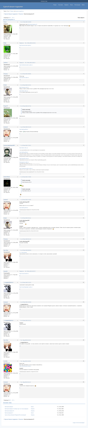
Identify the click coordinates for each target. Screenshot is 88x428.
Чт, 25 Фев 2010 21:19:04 (26, 199)
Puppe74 (6, 106)
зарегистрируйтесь (20, 11)
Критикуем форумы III (32, 24)
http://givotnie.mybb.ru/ (24, 77)
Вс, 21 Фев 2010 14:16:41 (30, 43)
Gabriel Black (7, 176)
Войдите (12, 11)
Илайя (5, 85)
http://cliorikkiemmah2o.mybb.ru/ (26, 64)
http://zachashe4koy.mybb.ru (25, 366)
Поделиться (20, 21)
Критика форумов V (9, 412)
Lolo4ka (5, 361)
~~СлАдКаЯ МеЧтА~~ (9, 282)
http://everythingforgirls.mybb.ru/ (25, 287)
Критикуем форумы (9, 406)
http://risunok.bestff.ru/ (24, 273)
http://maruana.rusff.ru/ (24, 87)
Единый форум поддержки (11, 13)
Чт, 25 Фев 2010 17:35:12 (26, 145)
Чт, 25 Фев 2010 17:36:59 (26, 176)
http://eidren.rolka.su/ (23, 90)
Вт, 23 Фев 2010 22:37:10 (26, 106)
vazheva (5, 62)
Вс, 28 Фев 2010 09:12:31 (26, 239)
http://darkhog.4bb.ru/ (23, 129)
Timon (5, 21)
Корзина (21, 13)
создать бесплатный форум (78, 422)
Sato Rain (6, 250)
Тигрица (6, 73)
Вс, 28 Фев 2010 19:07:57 (30, 271)
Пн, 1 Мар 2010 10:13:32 (26, 340)
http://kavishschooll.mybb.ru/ (25, 45)
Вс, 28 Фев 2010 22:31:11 (26, 320)
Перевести (21, 43)
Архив (32, 406)
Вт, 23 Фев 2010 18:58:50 (26, 73)
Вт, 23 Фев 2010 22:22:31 (26, 85)
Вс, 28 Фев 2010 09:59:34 (26, 250)
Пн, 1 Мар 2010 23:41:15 (26, 382)
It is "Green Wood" (23, 252)
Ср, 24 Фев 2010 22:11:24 (26, 127)
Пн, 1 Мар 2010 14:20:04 (26, 361)
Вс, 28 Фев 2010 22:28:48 (26, 302)
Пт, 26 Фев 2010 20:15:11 (26, 218)
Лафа (5, 42)
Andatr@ (6, 127)
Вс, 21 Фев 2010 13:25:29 (26, 21)
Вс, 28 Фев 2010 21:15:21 (26, 282)
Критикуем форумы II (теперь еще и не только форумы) (16, 408)
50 (12, 17)
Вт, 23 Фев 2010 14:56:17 (30, 62)
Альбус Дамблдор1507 (9, 145)
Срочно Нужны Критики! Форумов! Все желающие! (15, 414)
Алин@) (5, 271)
